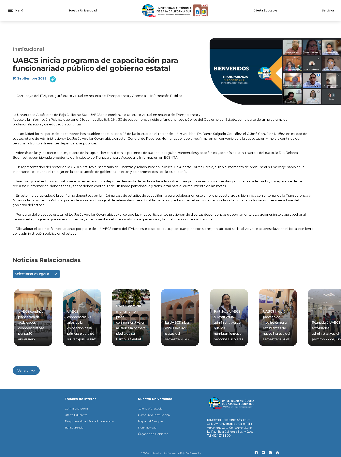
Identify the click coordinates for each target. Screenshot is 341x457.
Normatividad (147, 427)
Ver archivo (26, 370)
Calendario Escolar (150, 408)
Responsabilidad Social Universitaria (89, 421)
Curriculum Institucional (154, 415)
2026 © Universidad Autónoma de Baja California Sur (171, 453)
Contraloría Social (76, 408)
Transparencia (74, 427)
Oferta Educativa (265, 10)
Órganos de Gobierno (153, 434)
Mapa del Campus (150, 421)
